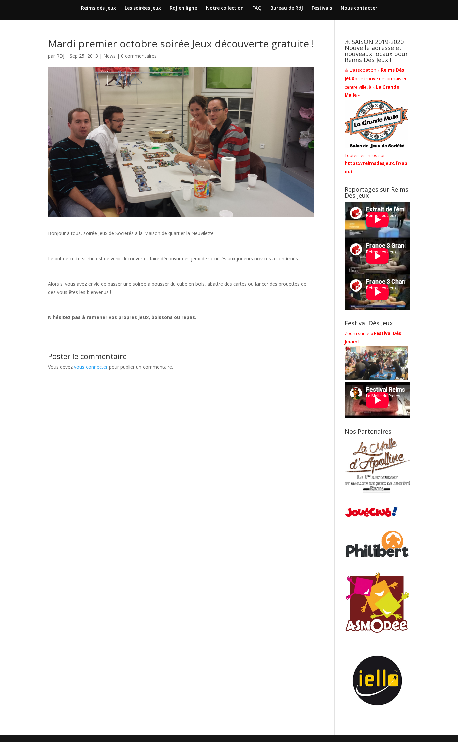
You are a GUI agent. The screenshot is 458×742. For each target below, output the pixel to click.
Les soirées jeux (143, 8)
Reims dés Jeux (98, 8)
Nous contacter (359, 8)
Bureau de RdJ (286, 8)
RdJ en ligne (183, 8)
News (109, 56)
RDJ (60, 56)
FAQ (257, 8)
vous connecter (91, 367)
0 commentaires (139, 56)
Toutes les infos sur (376, 163)
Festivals (322, 8)
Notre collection (225, 8)
